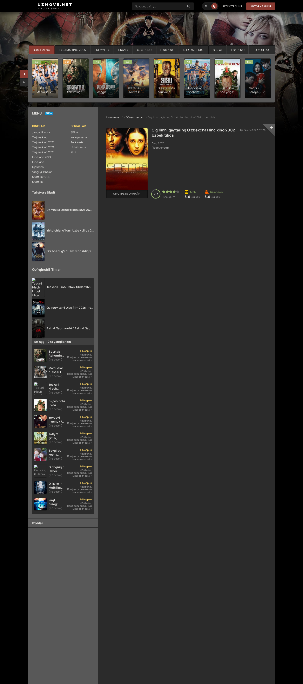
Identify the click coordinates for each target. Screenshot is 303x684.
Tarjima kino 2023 (43, 142)
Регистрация (232, 6)
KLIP (73, 152)
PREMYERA (101, 50)
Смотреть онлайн (127, 193)
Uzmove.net (113, 117)
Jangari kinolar (41, 132)
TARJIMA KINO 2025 (72, 50)
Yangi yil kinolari (42, 172)
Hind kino (38, 162)
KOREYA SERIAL (193, 50)
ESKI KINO (237, 50)
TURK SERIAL (262, 50)
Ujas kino (38, 167)
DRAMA (123, 50)
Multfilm (37, 182)
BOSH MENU (41, 50)
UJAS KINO (144, 50)
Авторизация (260, 6)
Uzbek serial (79, 147)
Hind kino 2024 (41, 157)
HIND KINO (167, 50)
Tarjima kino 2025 (43, 152)
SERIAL (218, 50)
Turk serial (77, 142)
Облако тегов (134, 117)
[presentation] (24, 82)
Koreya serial (79, 137)
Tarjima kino (39, 137)
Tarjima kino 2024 (43, 147)
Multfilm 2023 (41, 177)
